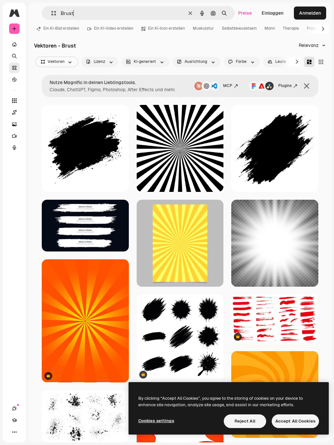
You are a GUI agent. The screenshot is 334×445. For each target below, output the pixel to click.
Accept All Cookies (295, 421)
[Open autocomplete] (51, 13)
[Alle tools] (14, 100)
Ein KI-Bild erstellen (61, 28)
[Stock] (14, 68)
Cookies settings (156, 420)
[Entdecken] (14, 79)
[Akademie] (14, 420)
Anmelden (310, 13)
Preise (245, 13)
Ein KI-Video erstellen (113, 28)
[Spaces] (14, 112)
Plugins (285, 85)
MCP (227, 85)
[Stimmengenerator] (14, 147)
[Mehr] (14, 432)
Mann (270, 28)
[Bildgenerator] (14, 124)
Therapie (291, 28)
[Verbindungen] (14, 408)
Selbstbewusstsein (239, 28)
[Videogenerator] (14, 136)
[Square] (321, 62)
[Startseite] (14, 44)
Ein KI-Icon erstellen (166, 28)
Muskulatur (203, 28)
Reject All (245, 421)
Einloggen (272, 13)
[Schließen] (307, 86)
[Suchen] (14, 56)
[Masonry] (309, 62)
